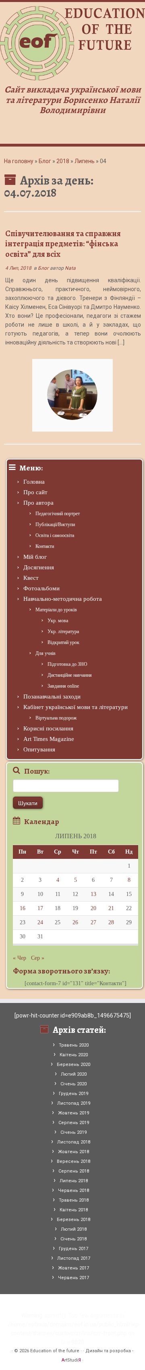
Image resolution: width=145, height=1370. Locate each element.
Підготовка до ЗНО (67, 664)
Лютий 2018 (74, 1229)
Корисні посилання (48, 728)
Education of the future (54, 1350)
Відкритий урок (63, 642)
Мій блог (35, 557)
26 (75, 922)
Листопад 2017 (73, 1258)
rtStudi (71, 1360)
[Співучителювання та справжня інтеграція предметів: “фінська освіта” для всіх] (72, 394)
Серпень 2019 (73, 1122)
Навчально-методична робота (62, 599)
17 (40, 908)
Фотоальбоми (41, 588)
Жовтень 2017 (73, 1268)
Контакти (44, 546)
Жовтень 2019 (73, 1113)
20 (93, 908)
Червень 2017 (73, 1277)
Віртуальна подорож (56, 718)
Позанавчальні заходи (52, 696)
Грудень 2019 (73, 1093)
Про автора (38, 502)
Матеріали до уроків (56, 610)
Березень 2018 (73, 1219)
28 (111, 922)
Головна (34, 481)
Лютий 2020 (74, 1074)
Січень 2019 (73, 1132)
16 (22, 908)
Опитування (39, 749)
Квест (31, 578)
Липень (85, 161)
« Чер (19, 958)
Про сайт (35, 492)
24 (40, 922)
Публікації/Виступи (55, 524)
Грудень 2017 (73, 1248)
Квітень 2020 (74, 1054)
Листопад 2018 (73, 1142)
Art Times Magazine (48, 739)
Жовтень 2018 (73, 1151)
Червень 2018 (73, 1190)
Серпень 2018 (73, 1171)
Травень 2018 (74, 1200)
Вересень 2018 (73, 1161)
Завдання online (63, 686)
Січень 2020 (73, 1084)
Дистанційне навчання (70, 675)
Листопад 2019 (73, 1103)
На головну (18, 161)
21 (111, 908)
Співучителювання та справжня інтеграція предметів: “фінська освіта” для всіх (63, 244)
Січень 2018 (73, 1239)
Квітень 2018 (74, 1210)
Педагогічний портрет (57, 513)
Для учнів (45, 653)
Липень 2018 (74, 1180)
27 (93, 922)
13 (93, 894)
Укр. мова (58, 620)
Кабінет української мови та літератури (75, 707)
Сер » (37, 958)
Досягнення (38, 567)
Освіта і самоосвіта (54, 535)
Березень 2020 (73, 1064)
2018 (62, 161)
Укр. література (63, 631)
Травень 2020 (74, 1045)
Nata (70, 268)
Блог (45, 161)
